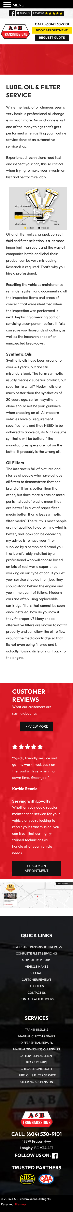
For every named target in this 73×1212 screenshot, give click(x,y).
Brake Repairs (36, 1062)
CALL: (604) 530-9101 (52, 24)
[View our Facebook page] (12, 13)
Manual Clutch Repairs (36, 1036)
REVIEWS (39, 13)
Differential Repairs (36, 1042)
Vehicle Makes (36, 966)
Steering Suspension (36, 1082)
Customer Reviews (36, 979)
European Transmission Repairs (37, 947)
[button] (8, 4)
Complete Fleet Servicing (36, 953)
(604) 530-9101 (44, 1134)
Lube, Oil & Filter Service (36, 1075)
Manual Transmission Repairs (36, 1049)
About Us (36, 986)
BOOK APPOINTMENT (52, 30)
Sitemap (20, 1204)
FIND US (24, 13)
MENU (18, 5)
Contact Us (37, 992)
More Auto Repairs (36, 960)
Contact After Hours (36, 999)
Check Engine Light (36, 1068)
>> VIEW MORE (36, 726)
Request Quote (52, 37)
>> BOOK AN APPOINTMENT (36, 868)
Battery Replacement (36, 1055)
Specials (36, 973)
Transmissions (36, 1029)
